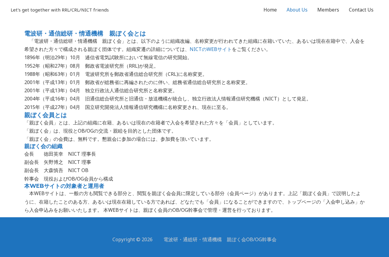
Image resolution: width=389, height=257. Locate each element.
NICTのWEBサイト (211, 49)
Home (270, 9)
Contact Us (361, 9)
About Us (297, 9)
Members (328, 9)
